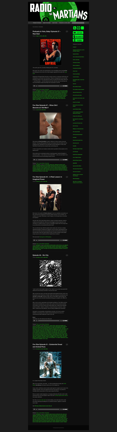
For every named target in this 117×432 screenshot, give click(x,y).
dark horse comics (41, 329)
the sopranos (44, 420)
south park (47, 168)
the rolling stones (48, 98)
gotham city (38, 332)
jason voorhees (48, 333)
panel (40, 335)
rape (63, 335)
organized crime (50, 95)
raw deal (38, 96)
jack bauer (34, 167)
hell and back (62, 332)
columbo (42, 415)
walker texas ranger (54, 98)
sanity (42, 248)
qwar (60, 418)
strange (56, 97)
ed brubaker (38, 330)
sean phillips (51, 336)
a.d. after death (46, 245)
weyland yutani (43, 421)
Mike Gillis (44, 36)
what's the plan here (61, 98)
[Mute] (63, 86)
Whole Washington (76, 178)
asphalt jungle (57, 326)
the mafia (42, 98)
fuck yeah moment (47, 166)
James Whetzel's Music (77, 109)
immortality (50, 247)
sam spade (43, 336)
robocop (45, 96)
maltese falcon (42, 334)
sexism (55, 336)
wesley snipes (38, 421)
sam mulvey (39, 419)
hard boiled (53, 332)
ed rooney (57, 165)
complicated (50, 328)
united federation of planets (60, 420)
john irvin (50, 94)
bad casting (35, 91)
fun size (58, 166)
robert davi (42, 96)
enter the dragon (62, 165)
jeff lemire (54, 247)
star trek (51, 168)
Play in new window (40, 89)
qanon (42, 168)
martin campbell (44, 167)
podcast (45, 236)
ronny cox (54, 96)
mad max (61, 333)
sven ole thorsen (60, 97)
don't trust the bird (61, 415)
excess (45, 330)
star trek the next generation (58, 168)
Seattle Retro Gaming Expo (77, 154)
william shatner (49, 421)
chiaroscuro (35, 328)
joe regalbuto (46, 94)
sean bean (43, 419)
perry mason (56, 418)
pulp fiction (54, 335)
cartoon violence (44, 91)
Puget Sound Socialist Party (78, 140)
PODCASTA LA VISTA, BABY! (64, 22)
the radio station (43, 399)
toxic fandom (53, 420)
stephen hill (47, 97)
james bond (43, 333)
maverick (49, 167)
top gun (50, 170)
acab (65, 325)
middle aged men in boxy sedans (41, 95)
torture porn (61, 170)
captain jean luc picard (58, 164)
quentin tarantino (59, 335)
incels (36, 333)
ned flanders (63, 167)
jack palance (38, 94)
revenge (66, 335)
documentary (55, 415)
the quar (40, 420)
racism (62, 418)
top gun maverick (55, 170)
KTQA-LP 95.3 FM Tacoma (77, 116)
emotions (53, 246)
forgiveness (37, 247)
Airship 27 (74, 47)
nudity (63, 334)
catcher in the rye (59, 245)
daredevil (36, 329)
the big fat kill (38, 337)
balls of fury (52, 164)
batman (61, 326)
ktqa (52, 417)
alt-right (53, 326)
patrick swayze (60, 95)
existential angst (46, 416)
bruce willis (52, 327)
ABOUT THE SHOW (46, 22)
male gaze (38, 334)
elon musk (40, 416)
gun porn (34, 94)
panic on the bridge (45, 418)
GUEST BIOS (54, 22)
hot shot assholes (63, 166)
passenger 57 (51, 418)
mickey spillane (55, 334)
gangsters (63, 416)
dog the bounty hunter (48, 246)
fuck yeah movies (54, 166)
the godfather (38, 98)
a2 (44, 414)
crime (60, 328)
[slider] (66, 86)
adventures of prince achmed (38, 326)
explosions (59, 92)
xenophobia (40, 338)
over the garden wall (38, 418)
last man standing (55, 94)
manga (47, 334)
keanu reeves (49, 417)
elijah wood (42, 330)
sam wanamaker (59, 96)
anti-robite (51, 245)
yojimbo (34, 99)
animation (47, 414)
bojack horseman (52, 414)
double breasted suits (45, 92)
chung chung (39, 415)
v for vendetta (57, 337)
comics (38, 328)
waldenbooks (63, 337)
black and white (38, 327)
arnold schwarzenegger (63, 90)
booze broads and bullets (45, 327)
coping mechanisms (36, 246)
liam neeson (39, 167)
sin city (43, 97)
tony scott (47, 170)
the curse (47, 337)
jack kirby (39, 333)
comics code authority (44, 328)
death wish (53, 165)
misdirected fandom (57, 167)
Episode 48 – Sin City (40, 255)
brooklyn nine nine (59, 414)
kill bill (56, 333)
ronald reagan (49, 96)
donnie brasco (38, 92)
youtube (61, 421)
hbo (65, 416)
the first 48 (62, 419)
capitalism (34, 415)
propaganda (38, 168)
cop (63, 245)
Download (47, 89)
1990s (45, 325)
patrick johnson (37, 248)
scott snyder (45, 248)
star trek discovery (52, 419)
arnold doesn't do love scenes (54, 90)
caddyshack (39, 91)
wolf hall (53, 421)
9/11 (48, 325)
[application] (50, 86)
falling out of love (50, 330)
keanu (36, 417)
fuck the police (41, 247)
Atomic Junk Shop (76, 59)
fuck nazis (50, 416)
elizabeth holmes (36, 416)
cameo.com (65, 414)
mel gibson (50, 334)
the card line (43, 337)
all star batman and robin (47, 326)
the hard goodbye (52, 337)
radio (65, 418)
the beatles (60, 248)
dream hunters (63, 329)
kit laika (58, 333)
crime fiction (64, 328)
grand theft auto (64, 92)
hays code (57, 332)
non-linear (60, 334)
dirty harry (51, 415)
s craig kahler (38, 336)
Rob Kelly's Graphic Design (77, 148)
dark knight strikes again (56, 329)
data (43, 246)
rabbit (44, 168)
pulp (51, 335)
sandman (47, 336)
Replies (65, 421)
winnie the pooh (35, 171)
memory (52, 167)
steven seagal (51, 97)
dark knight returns (48, 329)
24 (44, 164)
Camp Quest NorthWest (77, 68)
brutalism (63, 327)
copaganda (63, 91)
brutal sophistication (58, 327)
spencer (61, 336)
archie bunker (47, 164)
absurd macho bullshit (59, 325)
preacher (48, 335)
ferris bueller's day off (40, 166)
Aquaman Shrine (76, 53)
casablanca (50, 91)
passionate (55, 95)
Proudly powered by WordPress (58, 427)
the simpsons (38, 170)
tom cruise (43, 170)
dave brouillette (48, 165)
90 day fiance (46, 90)
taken (64, 168)
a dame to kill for (52, 325)
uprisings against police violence (61, 395)
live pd (55, 417)
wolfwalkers (58, 421)
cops (41, 246)
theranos (48, 420)
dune (65, 415)
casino (53, 91)
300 (46, 325)
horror (34, 417)
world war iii (40, 171)
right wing (34, 336)
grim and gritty (48, 332)
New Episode (38, 90)
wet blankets (65, 170)
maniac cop (61, 94)
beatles (54, 245)
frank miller (55, 330)
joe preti (42, 94)
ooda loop (37, 335)
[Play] (34, 86)
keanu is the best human (42, 417)
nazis (33, 418)
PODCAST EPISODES (37, 22)
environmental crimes (53, 92)
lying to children (58, 247)
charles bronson (58, 91)
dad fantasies (42, 165)
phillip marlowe (43, 335)
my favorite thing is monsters (61, 417)
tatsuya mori (58, 419)
